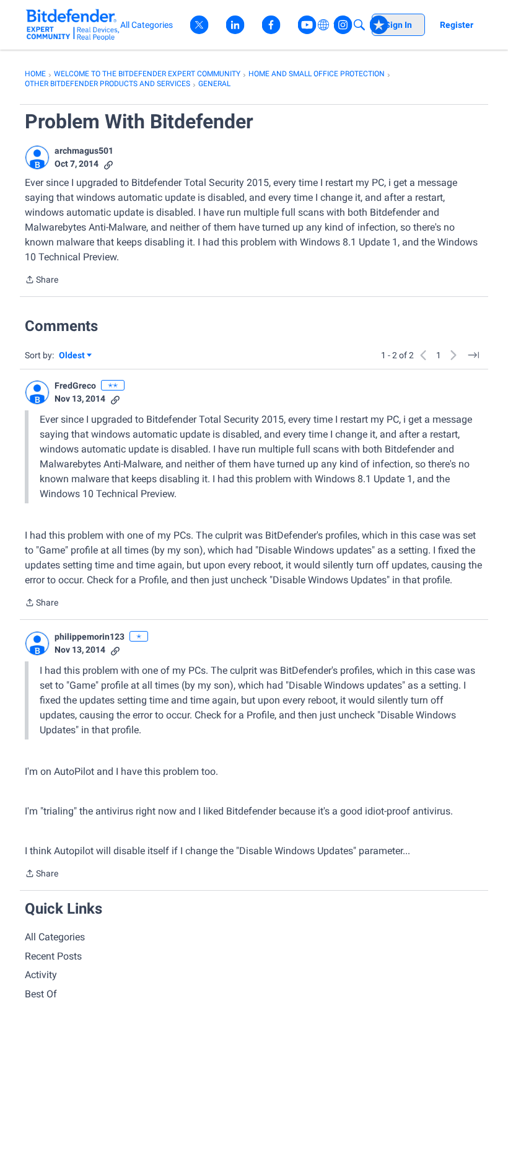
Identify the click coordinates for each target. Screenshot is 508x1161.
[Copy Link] (108, 163)
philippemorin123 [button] (90, 637)
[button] (37, 157)
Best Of (41, 994)
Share (41, 281)
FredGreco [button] (75, 386)
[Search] (359, 25)
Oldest (72, 356)
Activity (41, 975)
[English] (73, 24)
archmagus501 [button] (84, 151)
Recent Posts (53, 956)
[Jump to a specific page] (473, 355)
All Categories (55, 937)
